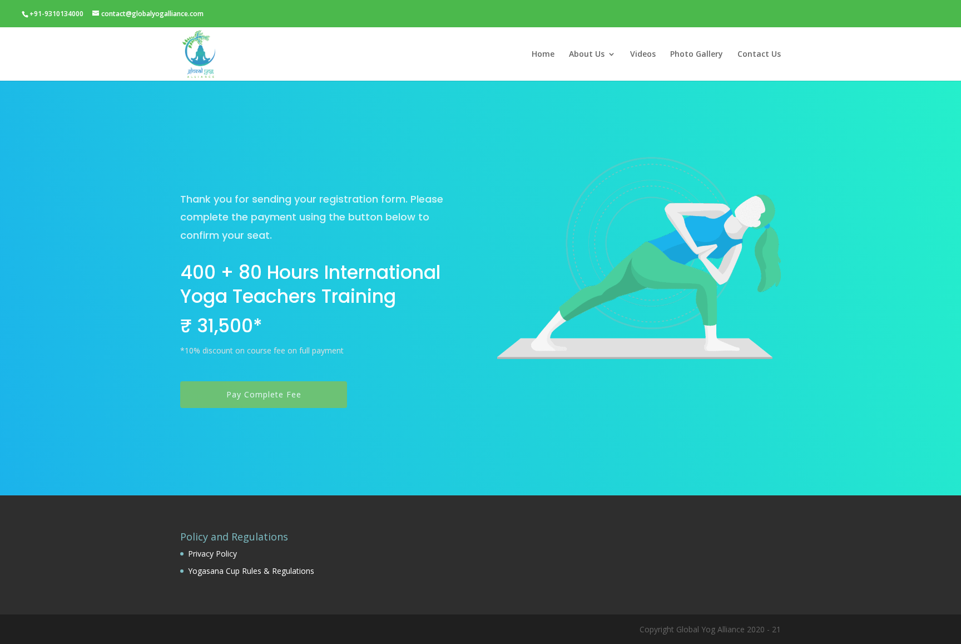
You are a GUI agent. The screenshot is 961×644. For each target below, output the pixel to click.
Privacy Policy (212, 553)
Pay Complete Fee (263, 394)
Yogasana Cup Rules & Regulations (251, 571)
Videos (643, 54)
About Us (587, 54)
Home (543, 54)
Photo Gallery (696, 54)
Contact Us (759, 54)
